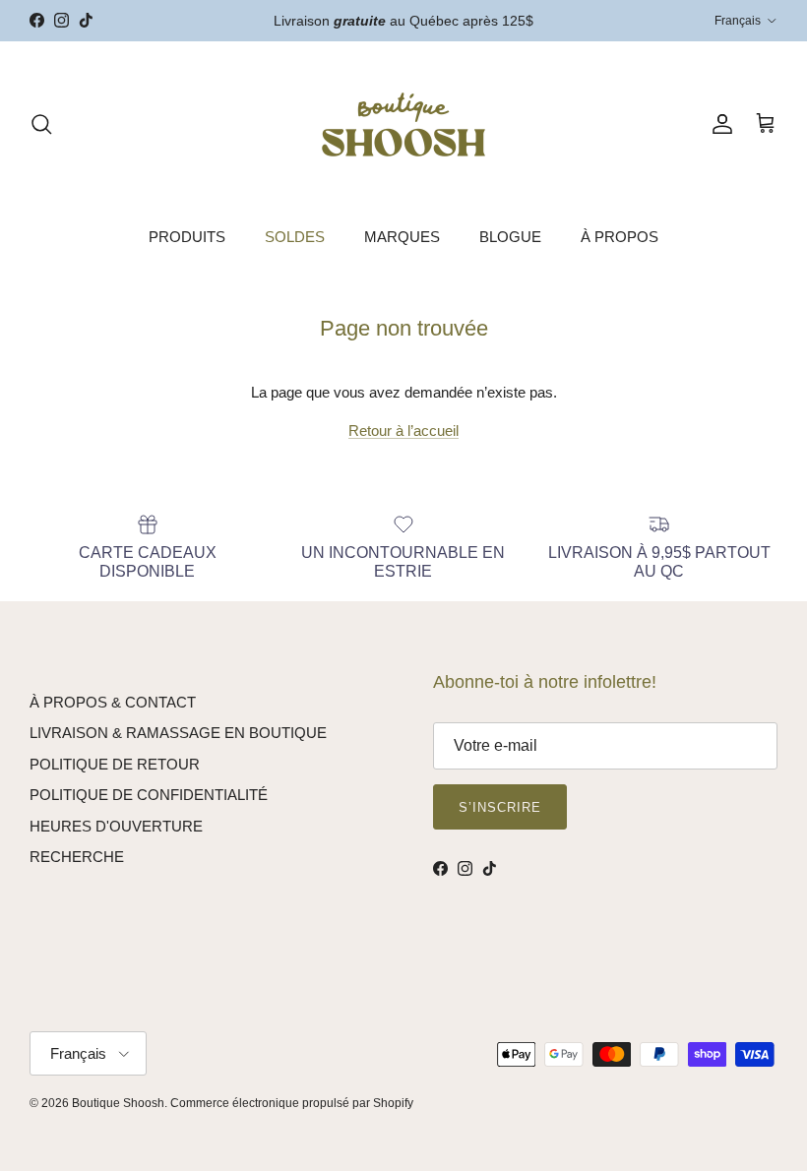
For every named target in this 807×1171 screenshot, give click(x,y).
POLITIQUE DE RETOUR (115, 764)
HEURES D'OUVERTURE (116, 826)
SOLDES (295, 236)
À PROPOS (619, 236)
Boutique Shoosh (118, 1103)
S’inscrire (500, 807)
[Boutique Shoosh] (403, 124)
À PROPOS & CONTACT (113, 702)
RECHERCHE (77, 856)
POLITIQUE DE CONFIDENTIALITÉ (149, 794)
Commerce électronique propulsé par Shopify (291, 1103)
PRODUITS (187, 236)
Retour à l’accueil (403, 430)
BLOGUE (510, 236)
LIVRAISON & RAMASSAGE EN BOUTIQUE (178, 732)
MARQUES (402, 236)
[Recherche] (41, 124)
